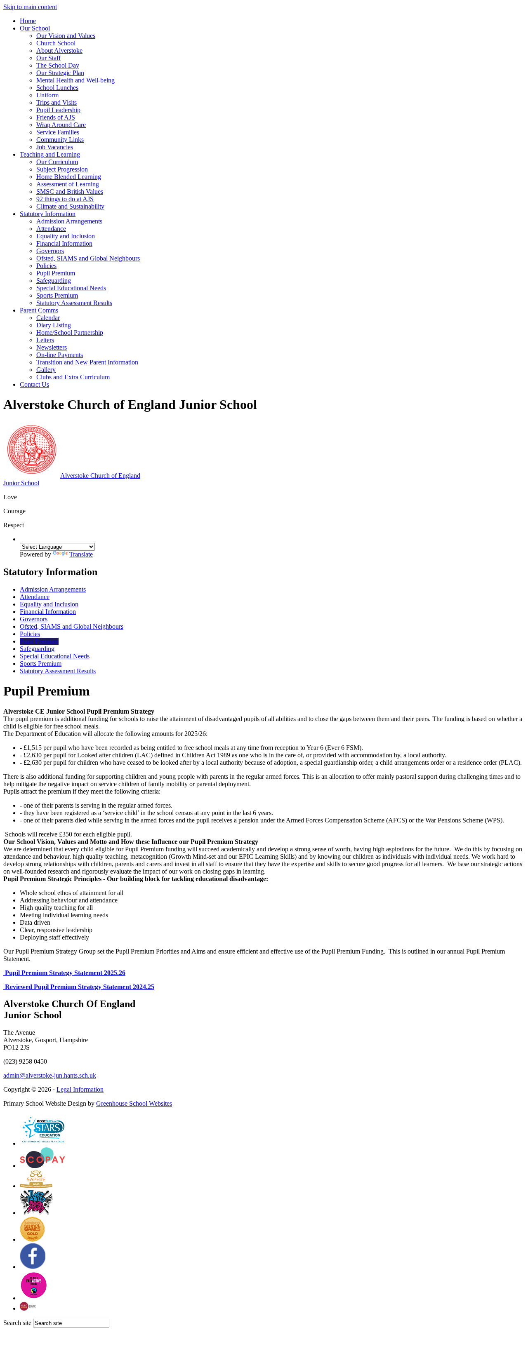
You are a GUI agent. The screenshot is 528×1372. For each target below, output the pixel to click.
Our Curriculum (57, 161)
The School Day (57, 65)
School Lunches (57, 87)
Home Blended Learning (68, 176)
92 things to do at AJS (65, 198)
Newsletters (51, 347)
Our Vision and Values (65, 35)
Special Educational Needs (71, 287)
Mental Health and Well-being (75, 80)
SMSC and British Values (69, 191)
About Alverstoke (59, 50)
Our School (35, 28)
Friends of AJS (55, 117)
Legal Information (80, 1089)
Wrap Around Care (61, 124)
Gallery (46, 369)
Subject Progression (62, 169)
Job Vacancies (54, 146)
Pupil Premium (55, 273)
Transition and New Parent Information (87, 362)
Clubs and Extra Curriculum (73, 377)
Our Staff (48, 57)
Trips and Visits (56, 102)
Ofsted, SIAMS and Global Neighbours (88, 258)
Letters (45, 339)
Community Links (60, 139)
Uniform (47, 95)
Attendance (51, 228)
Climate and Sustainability (70, 206)
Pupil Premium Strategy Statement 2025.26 (64, 972)
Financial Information (64, 243)
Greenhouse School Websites (134, 1103)
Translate (81, 554)
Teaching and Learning (50, 154)
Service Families (57, 132)
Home (28, 20)
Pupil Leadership (58, 109)
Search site (17, 1322)
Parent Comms (39, 310)
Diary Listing (53, 325)
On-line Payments (59, 354)
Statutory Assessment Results (74, 302)
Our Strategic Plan (60, 72)
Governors (50, 250)
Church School (55, 43)
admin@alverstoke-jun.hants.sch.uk (49, 1075)
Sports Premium (57, 295)
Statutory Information (47, 213)
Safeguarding (53, 280)
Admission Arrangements (69, 221)
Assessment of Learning (67, 184)
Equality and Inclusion (65, 236)
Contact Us (34, 384)
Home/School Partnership (69, 332)
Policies (46, 265)
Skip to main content (30, 6)
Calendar (48, 317)
